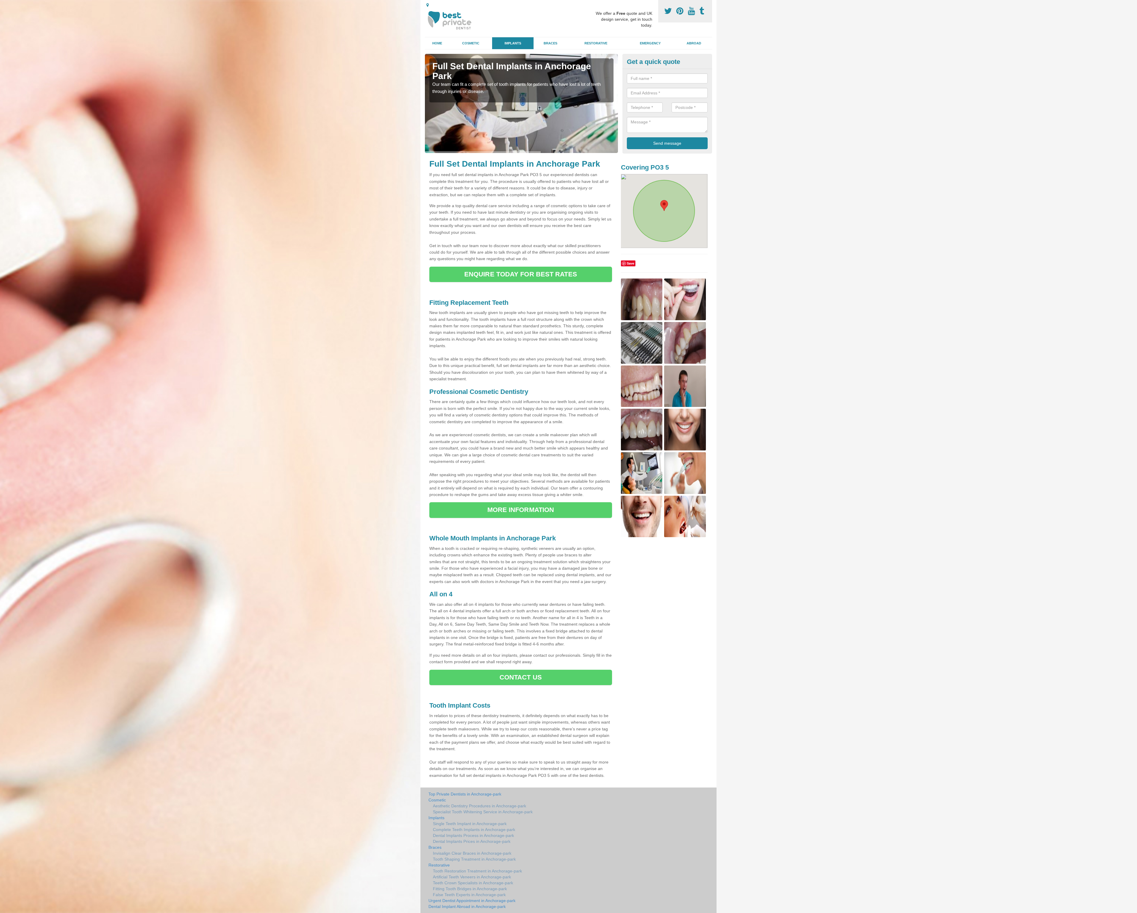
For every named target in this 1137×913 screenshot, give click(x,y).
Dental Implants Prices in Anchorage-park (471, 841)
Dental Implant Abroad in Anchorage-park (467, 906)
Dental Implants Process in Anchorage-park (473, 835)
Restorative (595, 43)
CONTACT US (521, 677)
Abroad (694, 43)
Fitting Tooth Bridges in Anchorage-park (470, 888)
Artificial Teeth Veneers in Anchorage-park (472, 877)
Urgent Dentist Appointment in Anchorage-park (471, 900)
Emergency (650, 43)
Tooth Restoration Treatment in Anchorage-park (477, 871)
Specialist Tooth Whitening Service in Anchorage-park (483, 811)
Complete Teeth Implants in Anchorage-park (474, 829)
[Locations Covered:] (427, 5)
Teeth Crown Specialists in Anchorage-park (473, 882)
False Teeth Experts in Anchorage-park (469, 894)
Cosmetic (470, 43)
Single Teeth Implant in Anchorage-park (470, 823)
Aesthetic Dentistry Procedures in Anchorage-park (479, 805)
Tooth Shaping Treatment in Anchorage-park (474, 859)
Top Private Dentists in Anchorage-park (464, 794)
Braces (550, 43)
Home (437, 43)
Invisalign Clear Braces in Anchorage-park (472, 853)
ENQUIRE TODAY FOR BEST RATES (520, 274)
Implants (513, 43)
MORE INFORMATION (520, 509)
